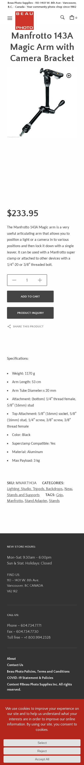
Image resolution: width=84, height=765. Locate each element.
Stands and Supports (23, 495)
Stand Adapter (36, 501)
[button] (69, 75)
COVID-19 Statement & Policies (30, 678)
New (68, 489)
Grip (59, 495)
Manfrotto (15, 501)
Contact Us (15, 665)
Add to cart (30, 296)
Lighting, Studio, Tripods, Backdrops (35, 489)
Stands (54, 501)
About (11, 659)
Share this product (28, 326)
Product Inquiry (30, 313)
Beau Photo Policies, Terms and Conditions (38, 671)
